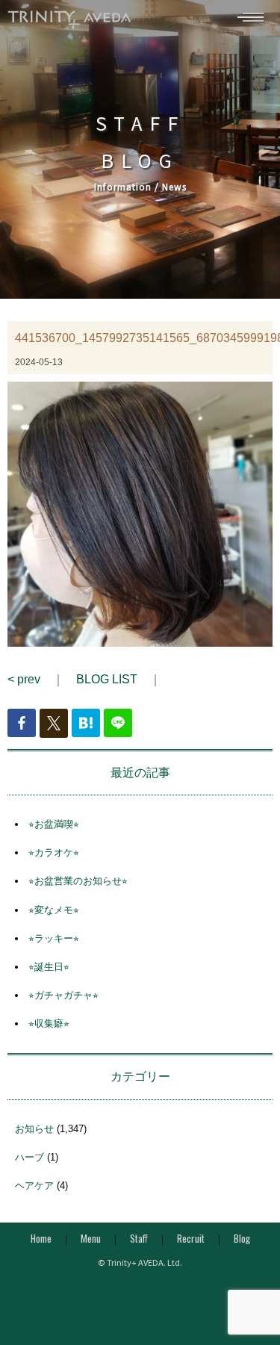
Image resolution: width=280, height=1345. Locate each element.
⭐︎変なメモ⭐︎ (53, 910)
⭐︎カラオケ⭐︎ (53, 852)
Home (41, 1238)
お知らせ (34, 1128)
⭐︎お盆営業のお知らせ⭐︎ (78, 880)
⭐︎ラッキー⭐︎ (53, 938)
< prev (23, 679)
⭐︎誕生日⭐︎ (48, 966)
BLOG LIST (106, 679)
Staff (139, 1238)
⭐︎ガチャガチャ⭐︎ (63, 995)
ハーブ (29, 1157)
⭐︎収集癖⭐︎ (48, 1023)
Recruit (191, 1238)
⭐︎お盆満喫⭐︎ (53, 824)
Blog (242, 1238)
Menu (91, 1238)
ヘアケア (34, 1185)
